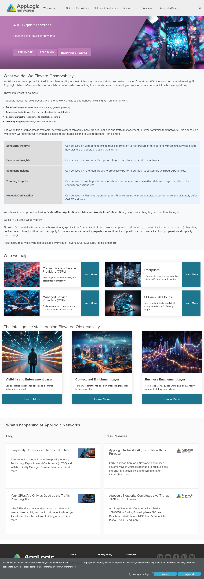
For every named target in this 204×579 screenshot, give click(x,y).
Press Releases (115, 435)
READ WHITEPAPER (25, 55)
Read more (124, 474)
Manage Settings (141, 574)
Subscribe (131, 554)
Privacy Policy (105, 554)
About (73, 554)
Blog (9, 435)
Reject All (189, 574)
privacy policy (75, 562)
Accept (165, 574)
